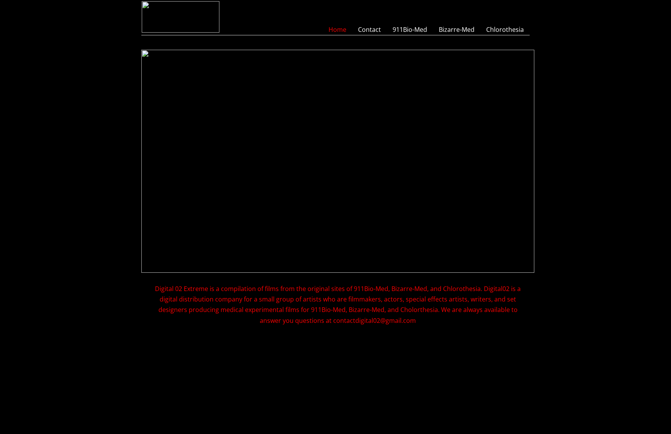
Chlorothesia (505, 29)
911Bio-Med (410, 29)
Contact (369, 29)
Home (337, 29)
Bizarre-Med (457, 29)
